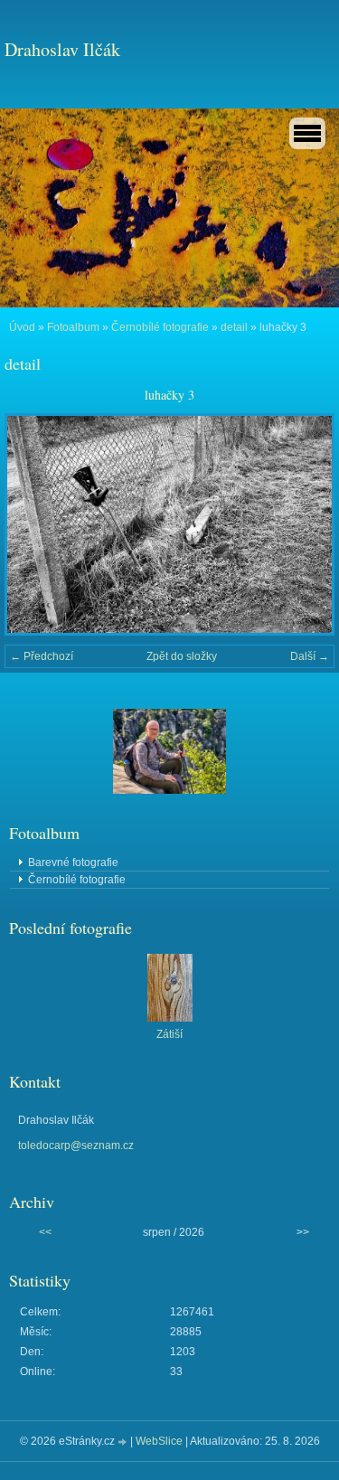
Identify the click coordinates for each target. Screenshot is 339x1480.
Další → (309, 656)
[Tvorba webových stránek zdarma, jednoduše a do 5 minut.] (124, 1442)
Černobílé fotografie (160, 327)
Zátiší (169, 1034)
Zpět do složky (181, 656)
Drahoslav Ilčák (62, 49)
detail (234, 327)
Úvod (22, 327)
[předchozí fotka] (34, 524)
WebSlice (159, 1441)
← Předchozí (41, 656)
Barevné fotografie (73, 862)
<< (45, 1232)
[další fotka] (305, 524)
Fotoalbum (73, 327)
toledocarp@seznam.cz (76, 1145)
